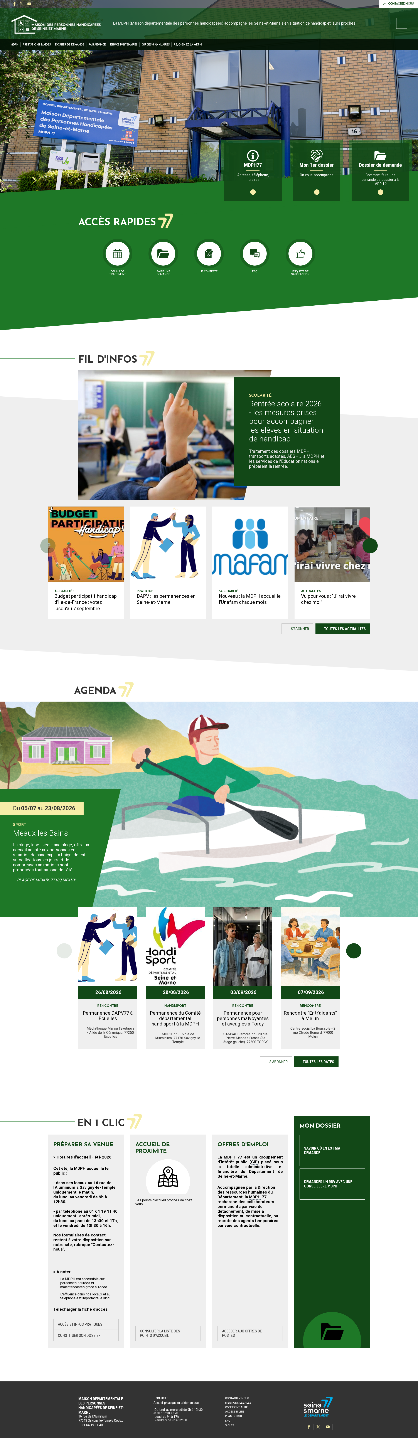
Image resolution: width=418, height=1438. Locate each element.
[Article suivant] (370, 545)
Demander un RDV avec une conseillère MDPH (328, 1184)
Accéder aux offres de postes (242, 1333)
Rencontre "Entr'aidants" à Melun (310, 1015)
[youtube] (29, 3)
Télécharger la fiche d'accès (80, 1309)
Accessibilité (234, 1411)
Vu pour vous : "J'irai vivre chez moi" (328, 599)
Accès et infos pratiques (80, 1324)
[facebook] (14, 3)
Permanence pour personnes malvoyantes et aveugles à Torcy (243, 1018)
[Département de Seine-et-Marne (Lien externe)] (318, 1416)
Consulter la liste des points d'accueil (160, 1333)
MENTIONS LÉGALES (238, 1402)
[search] (401, 23)
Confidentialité (236, 1407)
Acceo (102, 1287)
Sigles (229, 1425)
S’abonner (295, 630)
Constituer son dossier (79, 1335)
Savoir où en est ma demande (322, 1150)
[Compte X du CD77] (21, 3)
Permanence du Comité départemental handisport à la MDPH (175, 1018)
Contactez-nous (237, 1398)
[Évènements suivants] (353, 950)
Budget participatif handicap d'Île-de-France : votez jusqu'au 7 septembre (85, 602)
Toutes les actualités (345, 628)
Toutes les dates (318, 1061)
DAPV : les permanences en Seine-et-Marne (166, 599)
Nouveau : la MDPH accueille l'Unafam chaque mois (250, 599)
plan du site (234, 1416)
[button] (14, 44)
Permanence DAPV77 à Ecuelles (108, 1015)
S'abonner (274, 1063)
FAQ (227, 1420)
